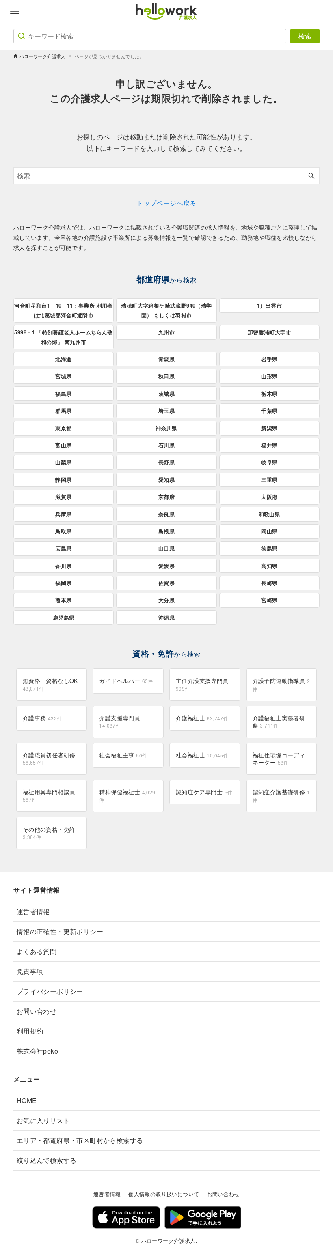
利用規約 (30, 1031)
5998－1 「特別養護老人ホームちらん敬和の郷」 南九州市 (63, 336)
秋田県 (166, 376)
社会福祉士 (202, 755)
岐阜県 (269, 462)
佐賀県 (166, 583)
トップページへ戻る (166, 203)
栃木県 (269, 393)
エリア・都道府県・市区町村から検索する (80, 1140)
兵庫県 (63, 514)
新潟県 (269, 428)
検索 (304, 36)
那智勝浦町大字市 (269, 332)
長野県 (166, 462)
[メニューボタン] (14, 11)
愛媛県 (166, 566)
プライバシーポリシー (50, 991)
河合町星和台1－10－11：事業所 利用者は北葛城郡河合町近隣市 (63, 310)
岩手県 (269, 359)
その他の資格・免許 (49, 832)
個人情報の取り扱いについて (163, 1194)
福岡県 (63, 583)
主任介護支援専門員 (202, 684)
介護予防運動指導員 (281, 684)
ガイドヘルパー (126, 680)
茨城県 (166, 393)
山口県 (166, 548)
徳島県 (269, 548)
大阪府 (269, 497)
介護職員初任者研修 (49, 758)
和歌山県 (270, 514)
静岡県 (63, 479)
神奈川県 (166, 428)
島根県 (166, 531)
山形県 (269, 376)
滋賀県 (63, 497)
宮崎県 (269, 600)
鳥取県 (63, 531)
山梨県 (63, 462)
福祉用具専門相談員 (49, 795)
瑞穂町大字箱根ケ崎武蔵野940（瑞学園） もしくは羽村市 (166, 310)
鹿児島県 (64, 617)
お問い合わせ (36, 1011)
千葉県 (269, 410)
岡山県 (269, 531)
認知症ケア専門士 (204, 792)
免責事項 (30, 971)
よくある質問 (36, 951)
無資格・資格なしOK (50, 684)
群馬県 (63, 410)
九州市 (166, 332)
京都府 (166, 497)
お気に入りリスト (43, 1120)
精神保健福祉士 (127, 795)
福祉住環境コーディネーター (279, 758)
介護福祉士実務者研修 (279, 721)
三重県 (269, 479)
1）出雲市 (269, 305)
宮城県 (63, 376)
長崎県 (269, 583)
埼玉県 (166, 410)
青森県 (166, 359)
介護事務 (42, 718)
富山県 (63, 445)
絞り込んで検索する (47, 1160)
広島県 (63, 548)
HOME (27, 1100)
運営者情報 (33, 911)
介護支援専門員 (119, 721)
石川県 (166, 445)
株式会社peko (37, 1051)
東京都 (63, 428)
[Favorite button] (318, 11)
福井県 (269, 445)
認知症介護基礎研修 (281, 795)
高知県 (269, 566)
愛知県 (166, 479)
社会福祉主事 (123, 755)
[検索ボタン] (311, 175)
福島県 (63, 393)
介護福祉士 (202, 718)
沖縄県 (166, 617)
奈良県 (166, 514)
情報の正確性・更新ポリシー (60, 931)
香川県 (63, 566)
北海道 (63, 359)
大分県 (166, 600)
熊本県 (63, 600)
